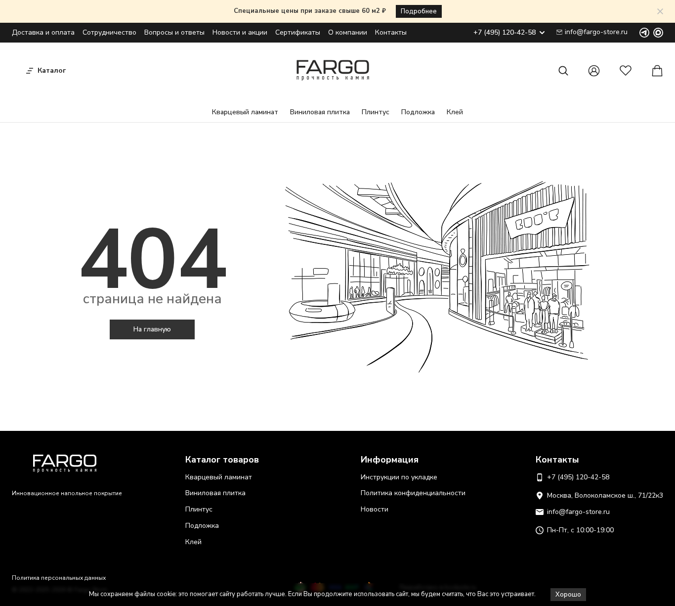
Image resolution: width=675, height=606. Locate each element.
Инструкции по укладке (399, 477)
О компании (347, 32)
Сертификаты (297, 32)
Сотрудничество (109, 32)
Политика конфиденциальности (413, 493)
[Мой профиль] (594, 71)
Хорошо (568, 594)
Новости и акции (239, 32)
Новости (374, 509)
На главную (152, 329)
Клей (455, 112)
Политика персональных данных (59, 578)
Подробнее (419, 11)
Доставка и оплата (43, 32)
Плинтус (375, 112)
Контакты (391, 32)
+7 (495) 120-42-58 (504, 33)
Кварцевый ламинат (245, 112)
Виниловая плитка (320, 112)
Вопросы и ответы (174, 32)
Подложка (418, 112)
